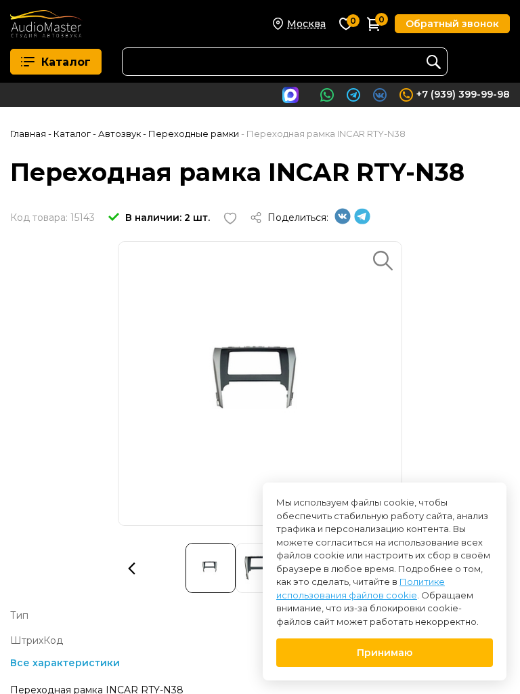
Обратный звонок (452, 24)
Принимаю (384, 653)
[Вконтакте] (342, 221)
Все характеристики (65, 663)
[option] (260, 383)
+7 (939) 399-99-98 (463, 94)
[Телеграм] (362, 221)
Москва (306, 23)
